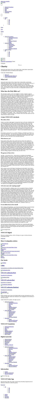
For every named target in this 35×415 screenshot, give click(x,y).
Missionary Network (13, 41)
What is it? (7, 74)
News (6, 9)
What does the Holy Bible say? (11, 75)
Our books (11, 38)
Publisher (6, 8)
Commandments (8, 61)
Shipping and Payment (13, 320)
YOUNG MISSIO (12, 308)
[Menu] (1, 4)
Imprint (6, 394)
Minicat (10, 47)
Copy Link (32, 64)
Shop (6, 10)
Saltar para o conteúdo (5, 1)
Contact (10, 319)
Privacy (6, 395)
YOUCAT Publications (13, 37)
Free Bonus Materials (13, 48)
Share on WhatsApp (24, 64)
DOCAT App (11, 44)
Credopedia (7, 12)
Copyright (7, 396)
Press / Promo (11, 309)
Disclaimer (7, 397)
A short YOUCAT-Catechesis (10, 76)
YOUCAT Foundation (9, 7)
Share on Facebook (28, 64)
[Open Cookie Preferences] (15, 413)
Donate (6, 17)
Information (7, 318)
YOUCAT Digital (8, 11)
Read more (3, 384)
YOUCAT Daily (12, 45)
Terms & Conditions (13, 321)
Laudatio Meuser (8, 49)
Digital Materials (8, 310)
